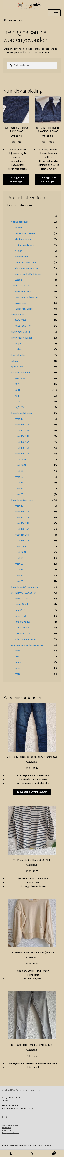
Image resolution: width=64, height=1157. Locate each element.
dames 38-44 (21, 604)
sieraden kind (21, 256)
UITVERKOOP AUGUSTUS (24, 592)
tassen (18, 279)
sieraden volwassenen (26, 262)
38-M (17, 389)
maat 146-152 (22, 441)
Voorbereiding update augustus (27, 644)
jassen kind (20, 302)
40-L (17, 395)
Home (9, 20)
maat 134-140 (22, 436)
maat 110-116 (22, 424)
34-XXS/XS (20, 378)
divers (18, 656)
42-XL (18, 401)
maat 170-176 (22, 453)
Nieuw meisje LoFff (20, 331)
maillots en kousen (24, 244)
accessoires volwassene (27, 297)
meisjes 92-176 (22, 633)
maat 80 (19, 476)
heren (18, 662)
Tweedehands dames (21, 372)
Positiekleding (18, 355)
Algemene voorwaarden (10, 1125)
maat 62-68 (20, 465)
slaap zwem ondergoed (26, 268)
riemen (18, 250)
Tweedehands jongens (22, 413)
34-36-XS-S (20, 320)
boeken (18, 227)
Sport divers (17, 366)
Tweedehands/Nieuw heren (24, 586)
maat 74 (19, 470)
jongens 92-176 (22, 621)
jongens (19, 343)
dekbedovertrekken (25, 233)
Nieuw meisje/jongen (21, 337)
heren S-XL (20, 610)
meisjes (19, 349)
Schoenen (16, 360)
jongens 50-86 (22, 615)
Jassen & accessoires (21, 285)
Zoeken (32, 1153)
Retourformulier (7, 1130)
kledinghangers (23, 239)
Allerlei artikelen (19, 221)
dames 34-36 (21, 598)
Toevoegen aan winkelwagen (16, 179)
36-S (17, 383)
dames (18, 650)
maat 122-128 (22, 430)
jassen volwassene (24, 308)
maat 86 (19, 482)
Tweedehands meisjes (22, 499)
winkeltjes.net (48, 1146)
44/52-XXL (20, 407)
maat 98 (19, 494)
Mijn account (10, 1153)
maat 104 (19, 418)
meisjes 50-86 (22, 627)
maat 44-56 (20, 459)
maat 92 (19, 488)
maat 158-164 (22, 447)
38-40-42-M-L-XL (23, 326)
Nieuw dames (17, 314)
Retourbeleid (6, 1128)
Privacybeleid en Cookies (10, 1133)
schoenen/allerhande (26, 638)
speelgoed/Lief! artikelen (28, 273)
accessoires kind (23, 291)
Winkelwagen (49, 1152)
